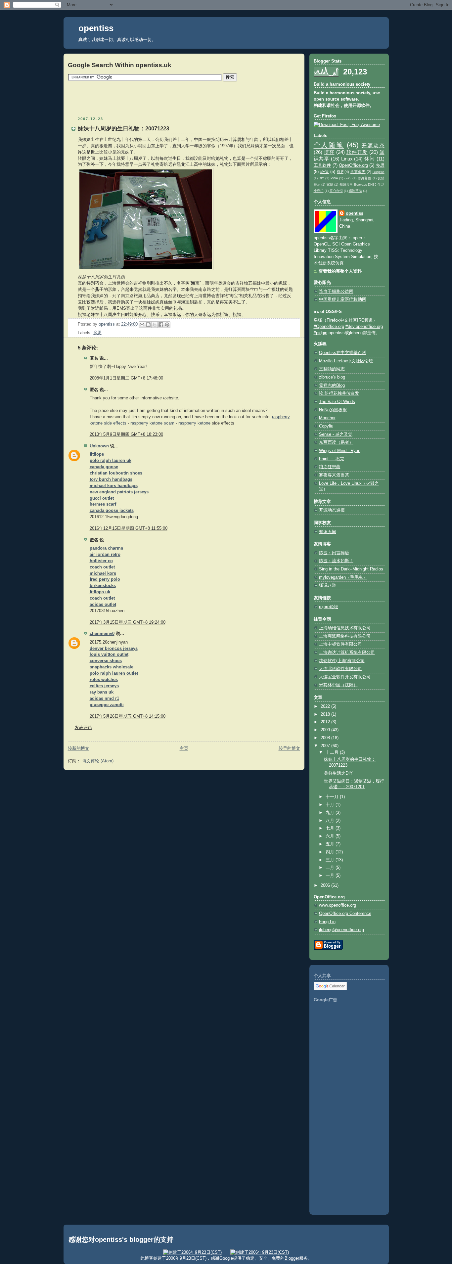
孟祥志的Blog (332, 385)
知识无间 (327, 531)
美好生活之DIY (338, 773)
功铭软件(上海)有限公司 (342, 660)
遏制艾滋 (355, 191)
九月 (331, 812)
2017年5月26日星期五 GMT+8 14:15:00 (127, 716)
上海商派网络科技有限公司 (345, 636)
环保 (324, 171)
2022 (326, 706)
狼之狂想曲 (329, 467)
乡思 (97, 333)
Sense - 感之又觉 (335, 434)
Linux (347, 158)
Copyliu (326, 426)
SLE (340, 172)
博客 (329, 152)
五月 (331, 844)
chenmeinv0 (102, 633)
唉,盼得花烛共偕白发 (339, 393)
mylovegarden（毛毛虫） (343, 577)
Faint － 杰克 (331, 459)
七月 (331, 828)
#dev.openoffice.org (364, 326)
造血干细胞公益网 (336, 291)
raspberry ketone (194, 423)
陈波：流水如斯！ (336, 561)
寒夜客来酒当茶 (334, 475)
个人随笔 (329, 145)
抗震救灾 (358, 172)
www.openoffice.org (337, 905)
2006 (326, 885)
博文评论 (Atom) (97, 761)
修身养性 (365, 178)
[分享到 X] (154, 324)
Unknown (99, 446)
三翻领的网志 (332, 369)
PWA (334, 178)
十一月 (333, 796)
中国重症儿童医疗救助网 (342, 299)
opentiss (95, 28)
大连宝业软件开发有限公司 (345, 677)
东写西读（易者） (336, 442)
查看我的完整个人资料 (340, 271)
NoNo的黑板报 (333, 410)
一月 (331, 875)
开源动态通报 (332, 510)
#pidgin (320, 333)
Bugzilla (378, 172)
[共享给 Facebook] (161, 324)
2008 (326, 738)
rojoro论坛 (328, 607)
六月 (331, 836)
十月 (331, 804)
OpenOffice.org (353, 165)
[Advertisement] (184, 98)
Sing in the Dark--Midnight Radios (351, 569)
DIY (321, 178)
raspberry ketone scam (152, 423)
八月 (331, 820)
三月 (331, 860)
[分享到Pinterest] (167, 324)
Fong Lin (327, 922)
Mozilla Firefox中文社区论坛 (346, 361)
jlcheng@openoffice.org (341, 929)
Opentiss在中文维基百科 (342, 352)
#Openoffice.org (329, 326)
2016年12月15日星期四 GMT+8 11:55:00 (128, 528)
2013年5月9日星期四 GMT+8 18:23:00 (126, 434)
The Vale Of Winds (337, 401)
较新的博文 (78, 748)
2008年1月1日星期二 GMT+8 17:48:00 (126, 378)
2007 (326, 746)
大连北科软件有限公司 (340, 668)
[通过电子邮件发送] (142, 324)
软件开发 (357, 152)
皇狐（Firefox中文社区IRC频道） (345, 320)
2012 (326, 722)
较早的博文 (289, 748)
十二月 (333, 752)
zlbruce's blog (332, 377)
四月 (331, 852)
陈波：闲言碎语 (334, 553)
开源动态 (373, 145)
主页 (184, 748)
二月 (331, 867)
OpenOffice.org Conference (345, 913)
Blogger (292, 1258)
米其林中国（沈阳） (338, 685)
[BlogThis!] (148, 324)
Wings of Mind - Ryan (339, 450)
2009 (326, 730)
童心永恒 (336, 191)
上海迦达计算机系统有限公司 (347, 652)
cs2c (347, 178)
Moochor (327, 418)
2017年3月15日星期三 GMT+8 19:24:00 (127, 622)
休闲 (369, 158)
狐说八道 (327, 585)
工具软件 (322, 165)
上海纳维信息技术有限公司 (345, 628)
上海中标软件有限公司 (340, 644)
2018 (326, 714)
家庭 (330, 184)
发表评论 (83, 727)
